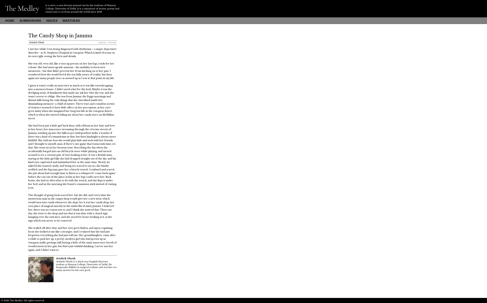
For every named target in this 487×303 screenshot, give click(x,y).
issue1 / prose (107, 42)
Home (9, 20)
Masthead (71, 20)
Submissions (30, 20)
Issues (51, 20)
